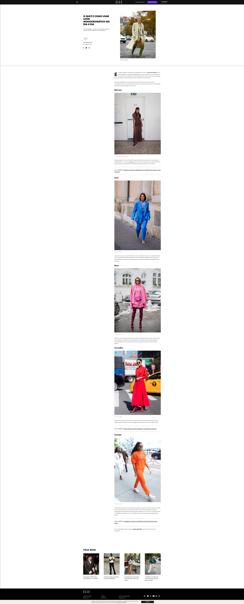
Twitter (148, 596)
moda (85, 38)
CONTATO (103, 596)
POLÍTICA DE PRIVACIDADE (124, 596)
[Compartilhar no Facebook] (83, 47)
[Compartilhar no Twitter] (86, 47)
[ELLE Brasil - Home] (119, 3)
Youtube (153, 596)
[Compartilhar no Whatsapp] (89, 47)
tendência (131, 161)
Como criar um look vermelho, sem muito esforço (140, 429)
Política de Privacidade (122, 602)
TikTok (159, 596)
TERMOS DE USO (122, 597)
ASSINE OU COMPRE (152, 2)
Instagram (145, 596)
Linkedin (156, 596)
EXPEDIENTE (103, 597)
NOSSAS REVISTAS (140, 2)
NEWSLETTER (86, 597)
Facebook (151, 596)
